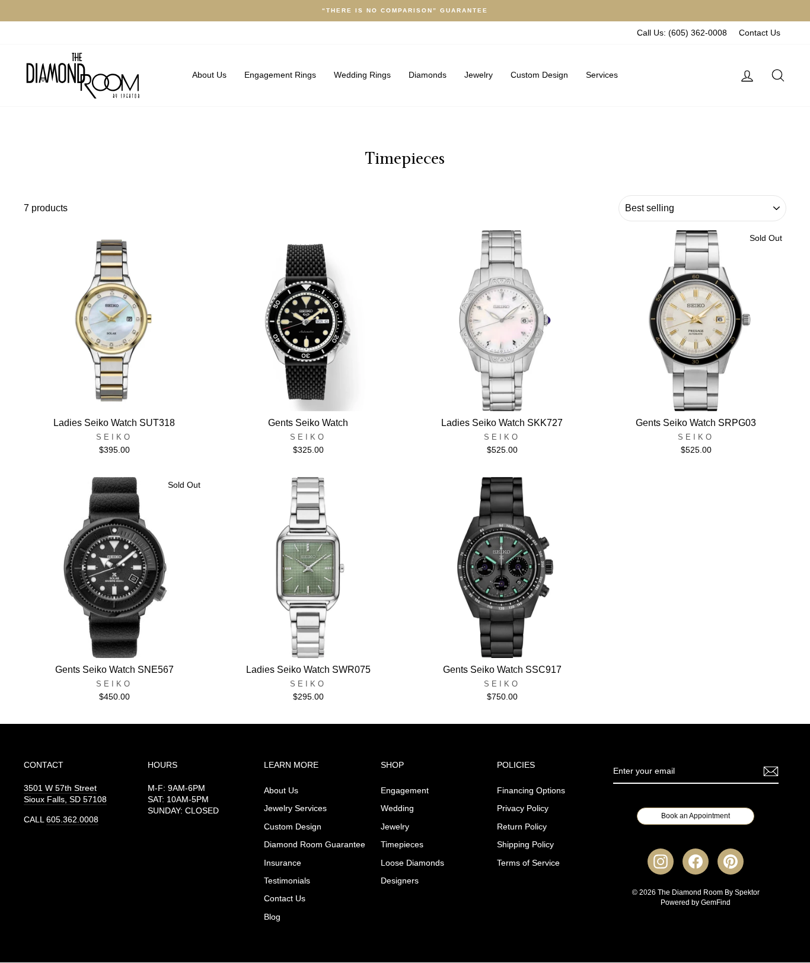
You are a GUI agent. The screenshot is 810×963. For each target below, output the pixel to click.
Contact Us (759, 32)
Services (602, 75)
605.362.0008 (72, 819)
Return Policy (522, 826)
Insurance (282, 863)
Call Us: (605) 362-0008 (682, 32)
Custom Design (539, 75)
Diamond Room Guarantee (314, 844)
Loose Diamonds (412, 863)
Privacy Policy (522, 808)
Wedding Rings (362, 75)
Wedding (397, 808)
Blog (272, 917)
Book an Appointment (695, 816)
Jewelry (478, 75)
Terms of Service (528, 863)
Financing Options (531, 790)
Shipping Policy (525, 844)
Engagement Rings (280, 75)
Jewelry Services (295, 808)
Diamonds (428, 75)
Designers (400, 880)
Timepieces (402, 844)
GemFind (716, 902)
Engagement (405, 790)
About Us (209, 75)
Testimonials (287, 880)
